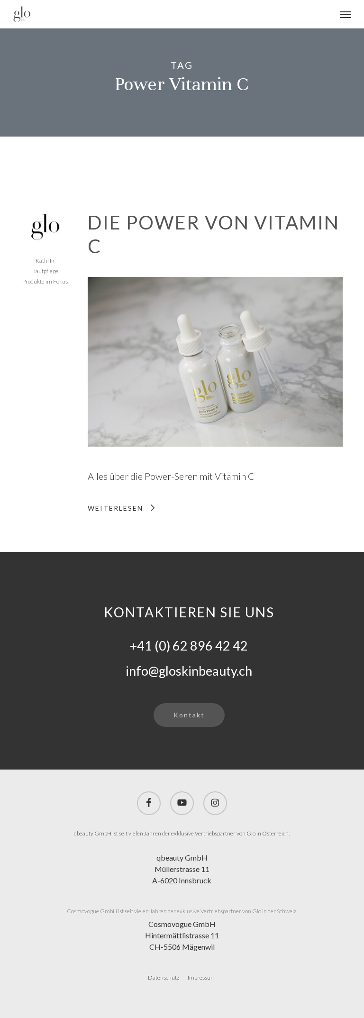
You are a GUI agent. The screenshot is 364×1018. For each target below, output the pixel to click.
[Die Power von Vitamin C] (215, 462)
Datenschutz (163, 977)
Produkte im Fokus (45, 281)
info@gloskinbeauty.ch (189, 671)
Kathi (42, 260)
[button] (345, 14)
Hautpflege (44, 271)
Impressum (202, 977)
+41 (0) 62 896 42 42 (189, 645)
